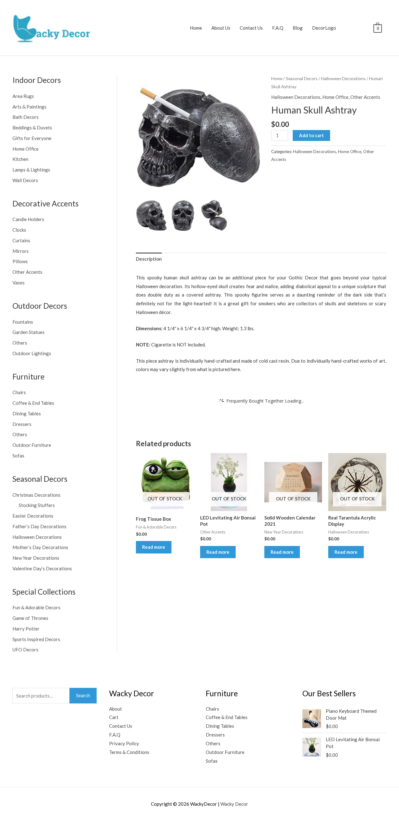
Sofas (18, 455)
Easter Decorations (32, 516)
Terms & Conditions (129, 752)
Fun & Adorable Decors (36, 607)
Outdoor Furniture (31, 445)
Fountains (22, 322)
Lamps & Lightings (31, 169)
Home (196, 28)
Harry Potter (26, 628)
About (115, 709)
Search (83, 695)
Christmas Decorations (36, 495)
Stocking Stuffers (37, 505)
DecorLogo (324, 28)
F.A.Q (277, 28)
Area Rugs (23, 96)
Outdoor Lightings (31, 353)
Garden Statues (28, 332)
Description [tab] (149, 259)
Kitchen (20, 159)
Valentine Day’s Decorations (42, 568)
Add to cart (311, 135)
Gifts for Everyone (31, 138)
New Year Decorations (35, 558)
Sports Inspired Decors (36, 639)
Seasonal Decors (302, 78)
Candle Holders (28, 219)
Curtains (21, 240)
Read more (153, 547)
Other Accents (27, 272)
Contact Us (251, 28)
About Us (220, 28)
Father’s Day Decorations (39, 526)
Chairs (19, 392)
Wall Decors (25, 180)
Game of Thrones (30, 618)
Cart (113, 717)
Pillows (20, 261)
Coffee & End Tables (33, 403)
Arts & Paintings (29, 106)
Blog (298, 28)
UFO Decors (25, 649)
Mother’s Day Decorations (40, 547)
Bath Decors (25, 117)
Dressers (21, 424)
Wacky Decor (234, 804)
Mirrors (20, 251)
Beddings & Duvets (32, 127)
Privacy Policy (124, 743)
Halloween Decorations (37, 537)
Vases (18, 282)
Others (19, 342)
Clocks (19, 230)
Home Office (25, 149)
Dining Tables (26, 413)
